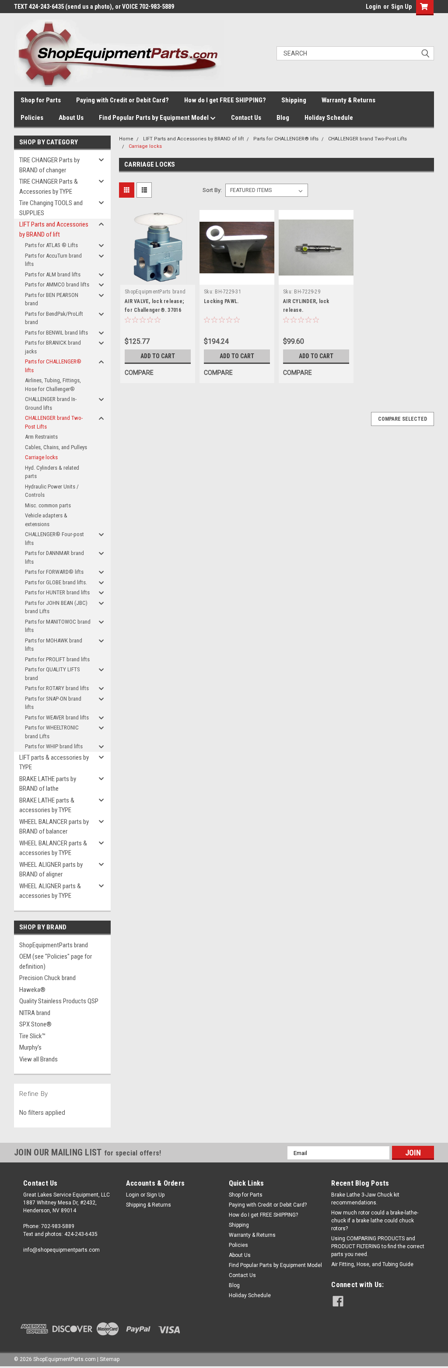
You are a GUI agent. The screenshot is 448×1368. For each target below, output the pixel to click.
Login (373, 6)
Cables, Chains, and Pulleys (56, 447)
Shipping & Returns (148, 1205)
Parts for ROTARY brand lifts (57, 688)
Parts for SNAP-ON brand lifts (53, 703)
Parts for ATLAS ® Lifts (51, 245)
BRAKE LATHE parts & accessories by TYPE (46, 805)
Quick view (158, 278)
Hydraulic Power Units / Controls (52, 491)
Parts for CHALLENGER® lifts (53, 365)
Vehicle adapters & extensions (46, 519)
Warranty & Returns (348, 100)
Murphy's (30, 1047)
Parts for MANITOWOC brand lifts (58, 626)
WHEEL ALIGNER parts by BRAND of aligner (51, 870)
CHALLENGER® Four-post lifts (54, 538)
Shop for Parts (41, 100)
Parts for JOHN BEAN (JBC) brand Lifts (56, 607)
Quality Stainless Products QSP (58, 1001)
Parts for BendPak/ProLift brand (54, 318)
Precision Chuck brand (47, 978)
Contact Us (246, 118)
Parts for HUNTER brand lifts (57, 592)
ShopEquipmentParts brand (53, 945)
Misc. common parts (48, 505)
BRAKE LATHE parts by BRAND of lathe (47, 784)
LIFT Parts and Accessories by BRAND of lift (53, 229)
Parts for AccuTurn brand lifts (53, 260)
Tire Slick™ (32, 1036)
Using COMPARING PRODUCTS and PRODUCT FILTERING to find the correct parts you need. (377, 1246)
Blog (282, 118)
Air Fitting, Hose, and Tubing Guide (372, 1264)
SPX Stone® (35, 1024)
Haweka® (32, 990)
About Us (71, 118)
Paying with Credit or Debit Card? (122, 100)
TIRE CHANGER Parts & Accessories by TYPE (48, 186)
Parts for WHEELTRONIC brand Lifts (52, 732)
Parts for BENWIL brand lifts (56, 332)
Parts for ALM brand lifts (52, 274)
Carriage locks (41, 457)
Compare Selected (402, 419)
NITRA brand (34, 1013)
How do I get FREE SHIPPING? (225, 100)
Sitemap (109, 1359)
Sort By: (212, 190)
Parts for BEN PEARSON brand (51, 299)
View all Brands (38, 1059)
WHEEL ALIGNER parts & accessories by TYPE (50, 891)
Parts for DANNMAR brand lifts (54, 557)
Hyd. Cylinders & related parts (52, 472)
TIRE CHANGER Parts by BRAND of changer (49, 165)
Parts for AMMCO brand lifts (57, 284)
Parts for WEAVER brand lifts (57, 717)
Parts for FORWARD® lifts (54, 572)
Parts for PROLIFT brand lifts (57, 659)
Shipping (293, 100)
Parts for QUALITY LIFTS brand (52, 673)
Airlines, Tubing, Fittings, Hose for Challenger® (53, 384)
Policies (32, 118)
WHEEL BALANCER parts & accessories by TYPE (53, 848)
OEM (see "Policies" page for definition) (55, 961)
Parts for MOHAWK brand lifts (53, 645)
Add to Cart (157, 355)
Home (126, 139)
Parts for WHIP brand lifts (54, 746)
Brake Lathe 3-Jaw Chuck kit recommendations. (365, 1199)
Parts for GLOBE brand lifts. (56, 582)
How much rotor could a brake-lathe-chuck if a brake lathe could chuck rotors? (374, 1221)
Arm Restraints (41, 436)
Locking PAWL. (221, 301)
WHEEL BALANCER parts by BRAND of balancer (54, 827)
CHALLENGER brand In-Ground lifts (51, 403)
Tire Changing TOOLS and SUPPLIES (51, 208)
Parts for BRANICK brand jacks (53, 347)
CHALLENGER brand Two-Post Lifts (54, 422)
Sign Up (401, 6)
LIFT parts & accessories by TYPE (54, 762)
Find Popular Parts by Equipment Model (154, 118)
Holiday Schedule (328, 118)
